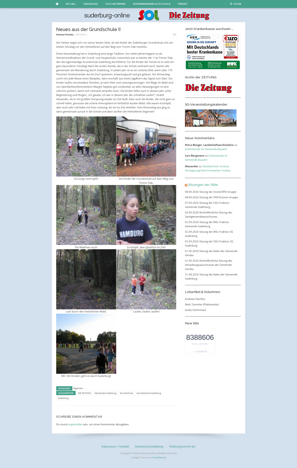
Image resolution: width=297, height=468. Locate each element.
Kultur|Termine (115, 4)
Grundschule (126, 393)
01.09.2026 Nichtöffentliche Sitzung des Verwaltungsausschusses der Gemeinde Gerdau (208, 265)
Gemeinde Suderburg (105, 393)
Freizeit (183, 4)
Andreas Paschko (65, 34)
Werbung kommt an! (182, 446)
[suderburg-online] (148, 15)
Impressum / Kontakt (115, 446)
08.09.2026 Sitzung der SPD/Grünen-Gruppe (211, 197)
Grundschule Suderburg (149, 393)
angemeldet (75, 424)
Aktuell (71, 4)
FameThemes (159, 457)
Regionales (91, 4)
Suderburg (63, 398)
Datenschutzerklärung (149, 446)
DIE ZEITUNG (84, 393)
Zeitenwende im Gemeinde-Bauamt (206, 149)
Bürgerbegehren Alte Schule (151, 4)
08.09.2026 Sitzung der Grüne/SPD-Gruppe (210, 191)
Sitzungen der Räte (203, 185)
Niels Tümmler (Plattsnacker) (202, 304)
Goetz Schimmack (195, 310)
